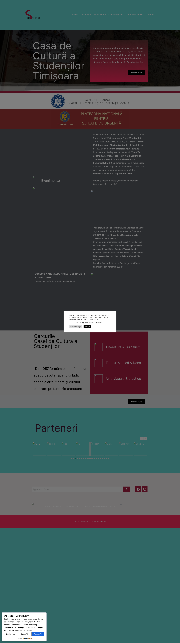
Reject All (24, 634)
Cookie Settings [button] (75, 327)
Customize (10, 634)
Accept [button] (87, 327)
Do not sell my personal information (87, 322)
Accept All (38, 634)
